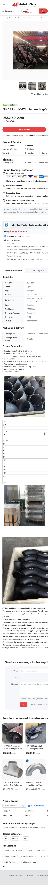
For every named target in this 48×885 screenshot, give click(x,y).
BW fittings (29, 811)
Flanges (5, 811)
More (4, 866)
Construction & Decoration (18, 18)
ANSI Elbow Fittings (28, 856)
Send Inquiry (24, 129)
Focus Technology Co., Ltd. (31, 875)
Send (23, 704)
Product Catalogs (37, 806)
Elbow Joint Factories (35, 850)
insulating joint (8, 815)
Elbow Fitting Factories (13, 850)
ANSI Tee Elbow (10, 862)
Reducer (15, 838)
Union (26, 838)
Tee (5, 838)
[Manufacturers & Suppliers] (24, 4)
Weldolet (28, 815)
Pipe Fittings (33, 18)
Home (4, 18)
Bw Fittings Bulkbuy (29, 862)
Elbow (42, 18)
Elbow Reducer (10, 856)
